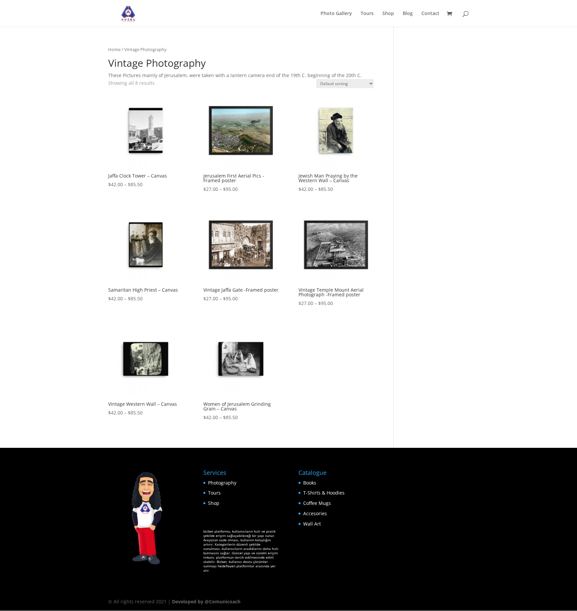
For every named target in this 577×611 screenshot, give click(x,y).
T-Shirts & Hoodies (324, 493)
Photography (222, 483)
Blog (408, 13)
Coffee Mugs (317, 503)
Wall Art (312, 524)
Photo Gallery (336, 13)
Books (309, 483)
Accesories (315, 513)
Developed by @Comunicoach (206, 601)
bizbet (208, 531)
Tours (367, 13)
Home (114, 49)
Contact (430, 13)
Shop (388, 13)
